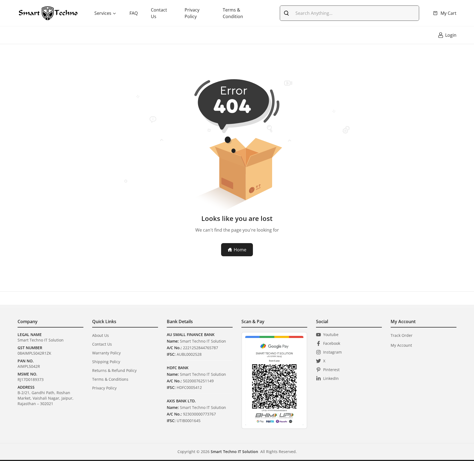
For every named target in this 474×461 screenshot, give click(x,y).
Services (102, 13)
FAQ (133, 13)
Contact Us (159, 13)
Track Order (402, 335)
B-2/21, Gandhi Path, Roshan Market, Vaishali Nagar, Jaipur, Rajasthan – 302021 (46, 398)
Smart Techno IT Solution (234, 451)
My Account (401, 345)
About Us (100, 335)
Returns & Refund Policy (114, 370)
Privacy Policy (192, 13)
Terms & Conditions (110, 379)
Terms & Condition (233, 13)
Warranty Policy (106, 352)
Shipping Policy (106, 361)
